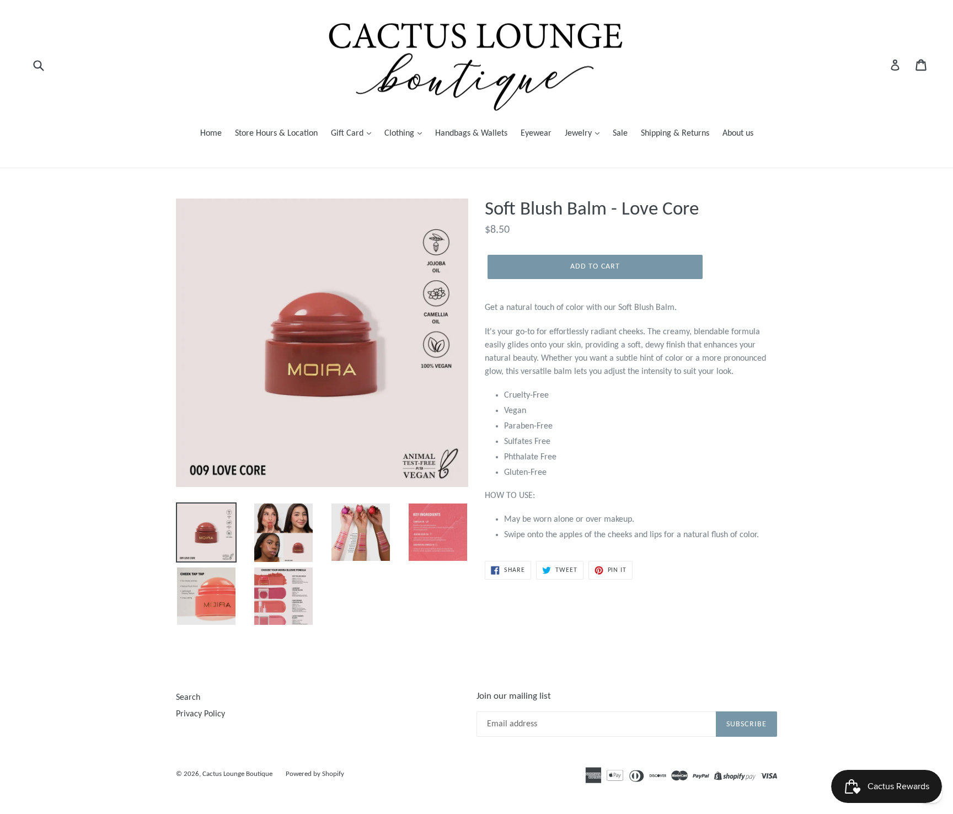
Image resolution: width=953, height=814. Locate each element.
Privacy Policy (200, 714)
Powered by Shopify (315, 774)
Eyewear (536, 133)
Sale (620, 133)
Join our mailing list (513, 696)
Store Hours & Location (276, 133)
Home (211, 133)
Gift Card (348, 133)
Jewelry (579, 133)
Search (188, 697)
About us (737, 133)
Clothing (400, 133)
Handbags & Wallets (471, 133)
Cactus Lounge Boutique (237, 774)
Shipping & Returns (675, 133)
